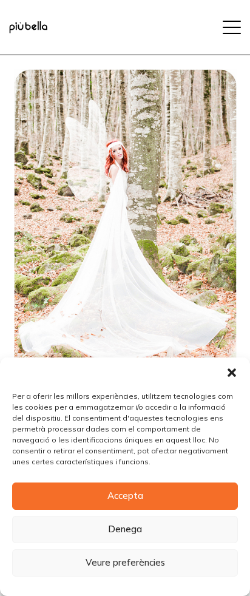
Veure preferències (125, 562)
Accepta (125, 495)
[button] (232, 373)
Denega (125, 529)
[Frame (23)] (28, 27)
